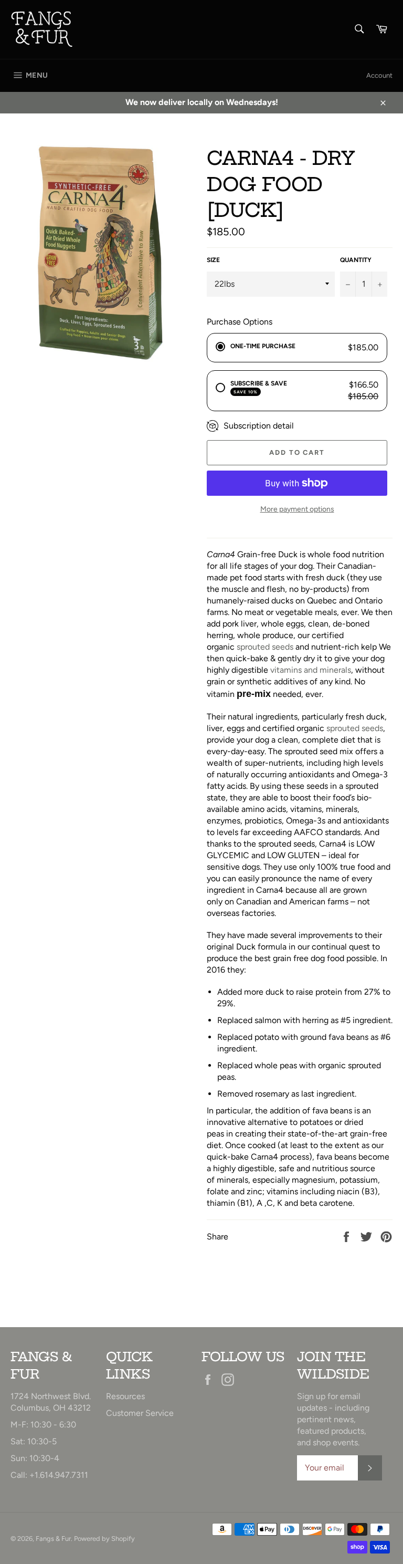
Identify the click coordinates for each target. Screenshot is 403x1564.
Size (213, 260)
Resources (125, 1396)
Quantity (356, 260)
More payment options (297, 509)
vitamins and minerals (310, 670)
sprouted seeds (265, 647)
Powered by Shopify (104, 1538)
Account (379, 75)
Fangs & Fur (53, 1538)
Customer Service (140, 1413)
